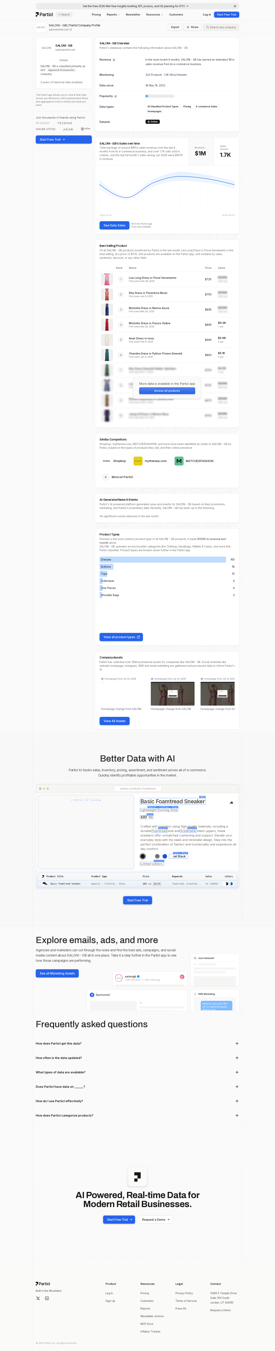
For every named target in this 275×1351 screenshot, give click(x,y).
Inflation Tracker (150, 1331)
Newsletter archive (152, 1316)
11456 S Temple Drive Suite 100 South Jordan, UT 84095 (223, 1298)
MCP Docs (146, 1323)
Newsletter (133, 14)
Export (175, 27)
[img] (167, 193)
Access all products (167, 390)
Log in (207, 14)
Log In (109, 1293)
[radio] (142, 856)
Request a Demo (153, 1219)
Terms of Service (186, 1300)
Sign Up (110, 1300)
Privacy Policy (184, 1293)
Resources (153, 14)
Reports (112, 14)
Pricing (96, 14)
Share (194, 27)
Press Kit (180, 1308)
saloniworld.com (59, 29)
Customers (176, 14)
